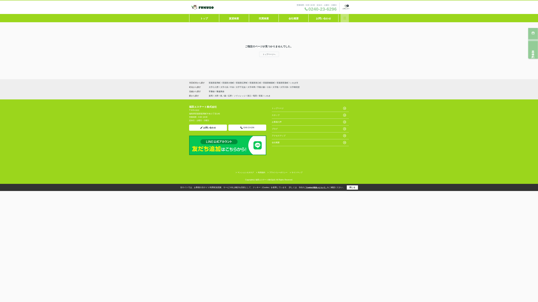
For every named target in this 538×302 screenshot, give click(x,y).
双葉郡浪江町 (255, 83)
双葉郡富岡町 (215, 83)
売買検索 (264, 18)
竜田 (255, 96)
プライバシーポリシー (278, 172)
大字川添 (284, 87)
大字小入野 (214, 87)
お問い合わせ (323, 18)
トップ (204, 18)
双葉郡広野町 (242, 83)
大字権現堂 (295, 87)
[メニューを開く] (344, 18)
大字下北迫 (241, 87)
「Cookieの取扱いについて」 (316, 187)
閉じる (352, 187)
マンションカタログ (245, 172)
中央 (232, 87)
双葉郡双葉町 (282, 83)
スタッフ (276, 115)
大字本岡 (251, 87)
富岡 (211, 96)
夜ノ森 (223, 96)
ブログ (275, 129)
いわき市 (294, 83)
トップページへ (269, 54)
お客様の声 (277, 122)
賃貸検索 (234, 18)
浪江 (249, 96)
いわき (267, 96)
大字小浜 (224, 87)
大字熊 (276, 87)
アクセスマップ (279, 136)
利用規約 (261, 172)
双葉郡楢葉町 (269, 83)
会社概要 (294, 18)
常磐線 (212, 91)
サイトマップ (297, 172)
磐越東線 (220, 91)
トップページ (278, 108)
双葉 (261, 96)
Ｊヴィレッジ (239, 96)
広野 (230, 96)
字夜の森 (261, 87)
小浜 (269, 87)
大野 (216, 96)
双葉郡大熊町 (228, 83)
